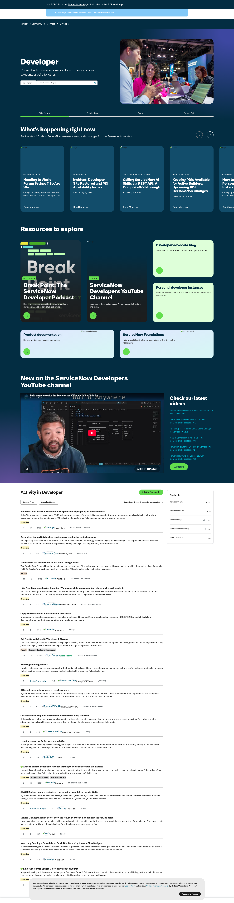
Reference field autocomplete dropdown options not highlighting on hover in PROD (62, 511)
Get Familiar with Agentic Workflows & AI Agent (44, 639)
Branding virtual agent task (34, 664)
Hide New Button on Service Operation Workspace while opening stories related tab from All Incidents (72, 588)
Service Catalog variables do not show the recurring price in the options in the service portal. (67, 817)
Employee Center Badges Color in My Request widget (50, 868)
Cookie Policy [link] (130, 886)
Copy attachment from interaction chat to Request (45, 613)
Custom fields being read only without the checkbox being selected (54, 715)
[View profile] (49, 528)
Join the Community (151, 492)
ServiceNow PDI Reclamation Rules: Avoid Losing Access (49, 562)
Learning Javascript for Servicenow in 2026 (42, 741)
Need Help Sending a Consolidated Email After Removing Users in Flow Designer (61, 843)
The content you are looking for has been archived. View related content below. (85, 13)
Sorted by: (128, 502)
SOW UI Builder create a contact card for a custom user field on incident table (59, 792)
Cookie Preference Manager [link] (157, 886)
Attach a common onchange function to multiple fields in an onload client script (63, 766)
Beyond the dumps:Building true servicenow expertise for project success (58, 537)
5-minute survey (77, 4)
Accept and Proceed (190, 894)
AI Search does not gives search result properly (44, 690)
